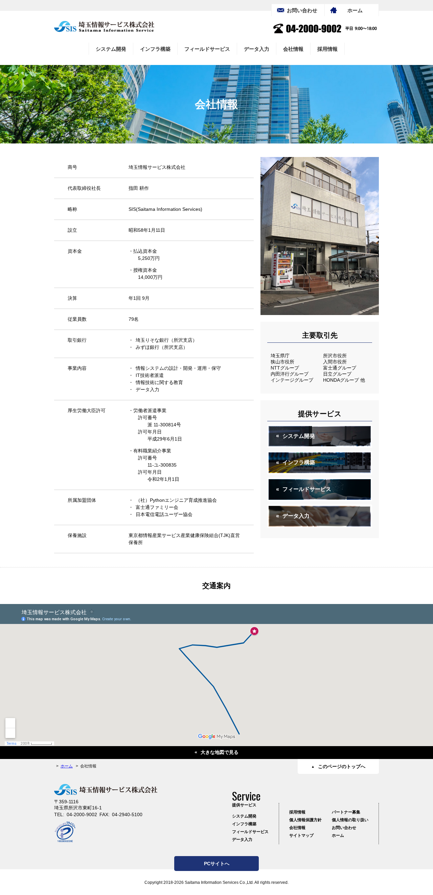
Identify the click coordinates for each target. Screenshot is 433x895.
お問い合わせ (302, 10)
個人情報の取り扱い (350, 820)
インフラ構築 (155, 49)
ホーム (355, 10)
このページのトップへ (341, 766)
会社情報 (293, 49)
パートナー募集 (346, 812)
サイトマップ (301, 835)
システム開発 (111, 49)
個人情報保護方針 (305, 820)
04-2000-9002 (82, 814)
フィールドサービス (207, 49)
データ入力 (256, 49)
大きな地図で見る (219, 752)
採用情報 (327, 49)
